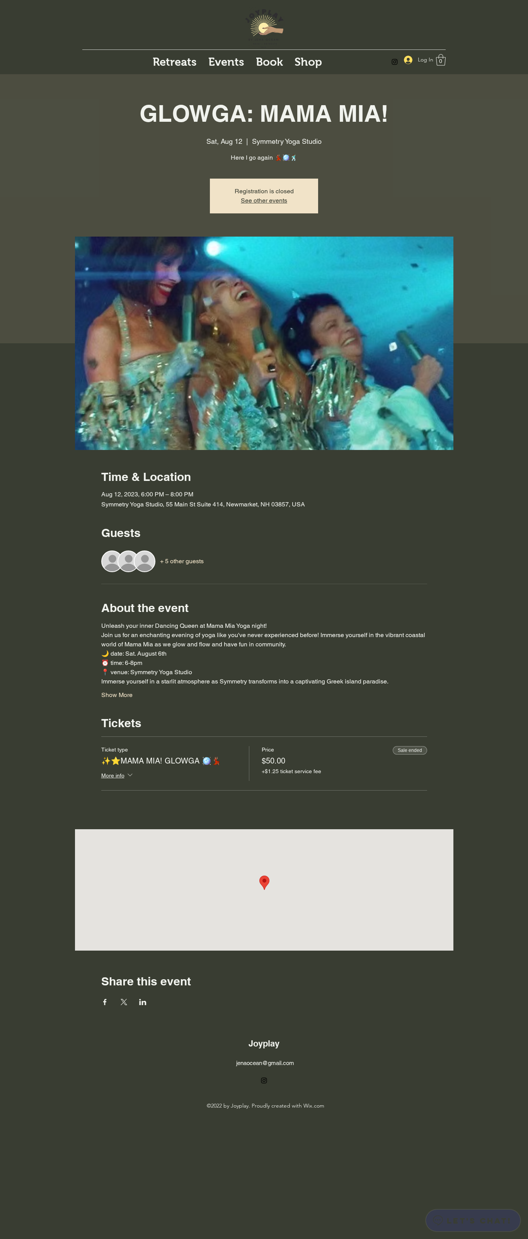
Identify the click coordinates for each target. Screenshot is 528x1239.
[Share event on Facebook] (105, 1002)
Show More (117, 695)
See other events (264, 200)
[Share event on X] (124, 1002)
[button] (441, 60)
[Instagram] (395, 62)
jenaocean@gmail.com (265, 1063)
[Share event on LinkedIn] (142, 1002)
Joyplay (264, 1043)
